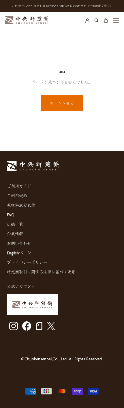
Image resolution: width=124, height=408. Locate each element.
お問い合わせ (19, 243)
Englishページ (19, 253)
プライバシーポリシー (27, 262)
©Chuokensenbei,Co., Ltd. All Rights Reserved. (62, 359)
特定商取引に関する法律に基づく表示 (41, 272)
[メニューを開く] (116, 20)
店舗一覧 (15, 224)
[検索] (97, 20)
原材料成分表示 (21, 205)
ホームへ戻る (62, 103)
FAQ (10, 214)
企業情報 (15, 233)
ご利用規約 (17, 195)
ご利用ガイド (19, 186)
